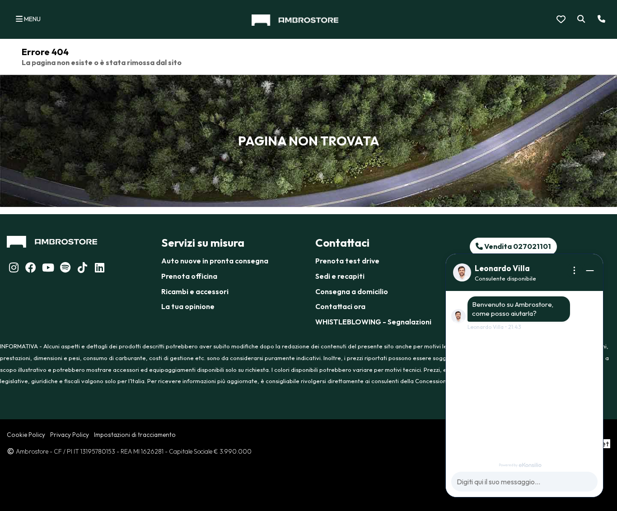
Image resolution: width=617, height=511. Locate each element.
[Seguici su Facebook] (30, 268)
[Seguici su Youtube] (48, 268)
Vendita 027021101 (517, 246)
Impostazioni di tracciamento (135, 435)
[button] (579, 19)
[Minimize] (590, 270)
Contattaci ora (340, 306)
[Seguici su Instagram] (13, 268)
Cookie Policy (26, 435)
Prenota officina (189, 276)
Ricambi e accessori (195, 291)
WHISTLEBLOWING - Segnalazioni (373, 321)
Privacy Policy (69, 435)
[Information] (574, 270)
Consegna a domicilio (351, 291)
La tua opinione (188, 306)
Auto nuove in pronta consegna (214, 260)
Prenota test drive (347, 260)
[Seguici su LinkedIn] (65, 268)
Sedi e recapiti (340, 276)
